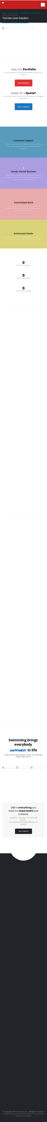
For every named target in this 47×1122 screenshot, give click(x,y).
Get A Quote (23, 831)
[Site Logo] (13, 4)
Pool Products (24, 1083)
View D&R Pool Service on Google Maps (23, 1063)
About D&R (24, 1093)
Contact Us (25, 880)
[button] (43, 5)
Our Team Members (24, 1096)
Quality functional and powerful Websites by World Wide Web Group (23, 1115)
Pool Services (24, 1076)
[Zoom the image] (9, 767)
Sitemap (28, 1116)
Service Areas (24, 1099)
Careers (24, 1102)
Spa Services (24, 1079)
